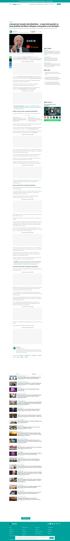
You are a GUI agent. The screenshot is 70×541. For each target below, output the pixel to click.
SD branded (50, 531)
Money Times (24, 533)
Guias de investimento (39, 531)
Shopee (22, 357)
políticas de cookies (35, 538)
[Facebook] (60, 523)
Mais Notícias (26, 518)
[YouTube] (50, 523)
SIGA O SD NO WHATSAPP (53, 120)
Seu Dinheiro (15, 31)
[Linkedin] (52, 523)
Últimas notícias (25, 527)
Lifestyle (23, 535)
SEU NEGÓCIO (46, 4)
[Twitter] (58, 523)
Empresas (11, 529)
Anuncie (10, 533)
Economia (36, 529)
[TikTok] (54, 523)
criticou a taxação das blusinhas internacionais (31, 187)
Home (10, 527)
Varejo (26, 357)
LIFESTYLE (52, 4)
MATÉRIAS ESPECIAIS (39, 4)
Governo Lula (27, 355)
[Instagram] (48, 523)
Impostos (39, 355)
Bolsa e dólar (37, 527)
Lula (14, 357)
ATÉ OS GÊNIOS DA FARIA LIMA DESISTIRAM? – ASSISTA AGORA (41, 1)
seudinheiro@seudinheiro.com (20, 348)
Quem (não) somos (38, 533)
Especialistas (11, 531)
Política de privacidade (13, 535)
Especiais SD (24, 531)
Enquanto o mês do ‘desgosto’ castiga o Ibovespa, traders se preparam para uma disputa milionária (20, 119)
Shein (18, 357)
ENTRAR (58, 4)
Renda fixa (49, 529)
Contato (49, 533)
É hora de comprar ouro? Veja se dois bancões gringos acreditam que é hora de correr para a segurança (35, 119)
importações (34, 355)
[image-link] (13, 378)
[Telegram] (56, 523)
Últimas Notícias (32, 4)
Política (23, 529)
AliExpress (21, 355)
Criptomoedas (50, 527)
